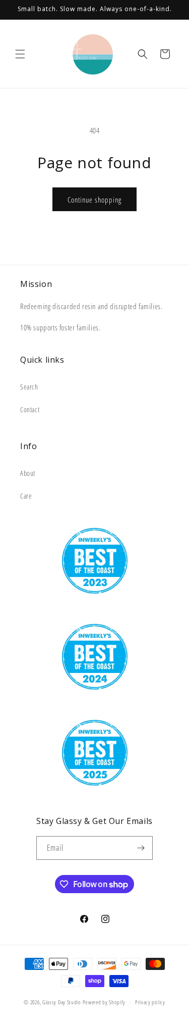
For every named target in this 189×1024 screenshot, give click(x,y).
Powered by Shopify (104, 1002)
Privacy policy (150, 1002)
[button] (20, 54)
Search (29, 387)
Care (26, 496)
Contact (29, 409)
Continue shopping (94, 199)
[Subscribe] (141, 848)
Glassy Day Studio (61, 1002)
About (27, 473)
